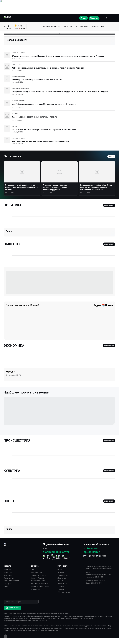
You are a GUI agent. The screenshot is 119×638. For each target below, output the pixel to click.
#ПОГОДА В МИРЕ (82, 27)
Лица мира (62, 578)
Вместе (33, 569)
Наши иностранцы (38, 581)
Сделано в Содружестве (40, 586)
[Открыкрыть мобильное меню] (113, 18)
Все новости (109, 205)
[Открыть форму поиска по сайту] (106, 18)
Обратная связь (64, 592)
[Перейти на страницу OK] (49, 557)
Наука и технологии (11, 581)
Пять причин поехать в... (40, 583)
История (61, 572)
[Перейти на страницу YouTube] (62, 557)
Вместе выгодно (37, 572)
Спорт (6, 586)
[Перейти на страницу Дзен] (58, 557)
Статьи (111, 156)
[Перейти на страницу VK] (45, 557)
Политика (7, 569)
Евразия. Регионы (37, 578)
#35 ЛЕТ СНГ (68, 27)
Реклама (61, 589)
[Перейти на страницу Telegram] (66, 557)
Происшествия (9, 578)
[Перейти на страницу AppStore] (101, 557)
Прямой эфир (14, 608)
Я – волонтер (35, 589)
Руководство (63, 575)
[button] (16, 566)
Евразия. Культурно (38, 575)
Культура (7, 583)
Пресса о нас (62, 583)
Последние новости (16, 39)
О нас (60, 569)
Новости (61, 581)
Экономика (8, 575)
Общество (8, 572)
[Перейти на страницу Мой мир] (53, 557)
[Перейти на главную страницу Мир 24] (7, 18)
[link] (18, 53)
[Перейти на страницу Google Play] (89, 557)
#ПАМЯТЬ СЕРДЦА (98, 27)
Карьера (61, 586)
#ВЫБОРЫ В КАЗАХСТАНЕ (51, 27)
